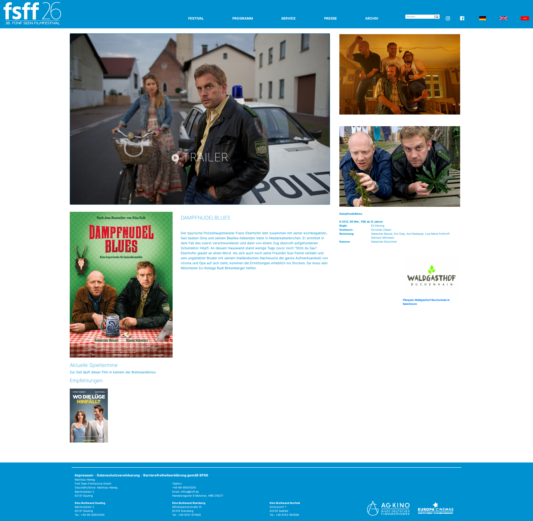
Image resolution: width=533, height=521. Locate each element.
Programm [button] (252, 18)
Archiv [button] (381, 18)
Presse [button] (340, 18)
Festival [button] (205, 18)
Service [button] (298, 18)
